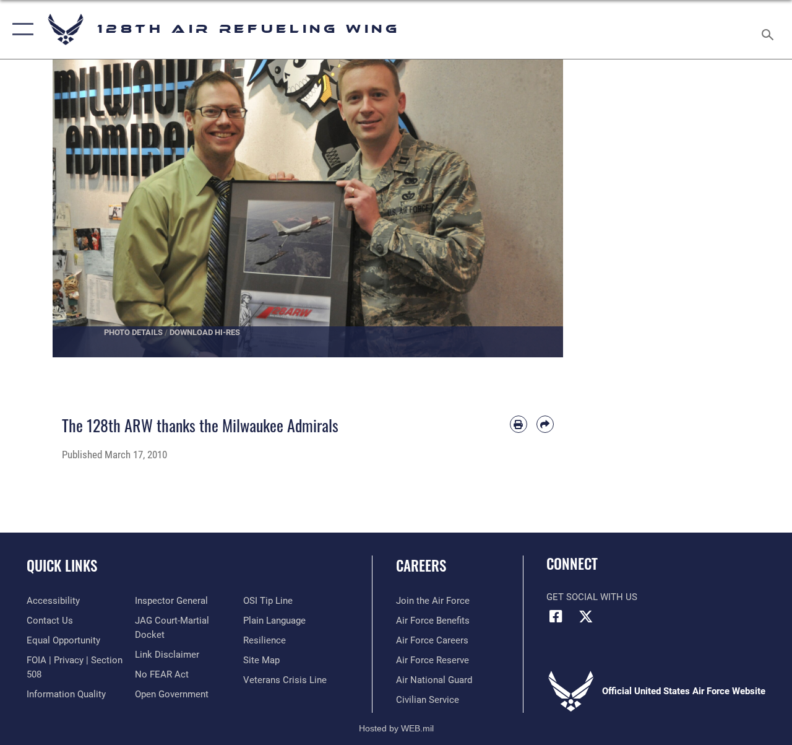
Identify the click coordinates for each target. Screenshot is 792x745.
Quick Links (62, 565)
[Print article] (518, 424)
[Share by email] (545, 424)
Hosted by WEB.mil (396, 728)
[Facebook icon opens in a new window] (555, 616)
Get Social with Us (591, 597)
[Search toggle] (769, 29)
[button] (20, 29)
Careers (421, 565)
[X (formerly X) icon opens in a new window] (586, 616)
